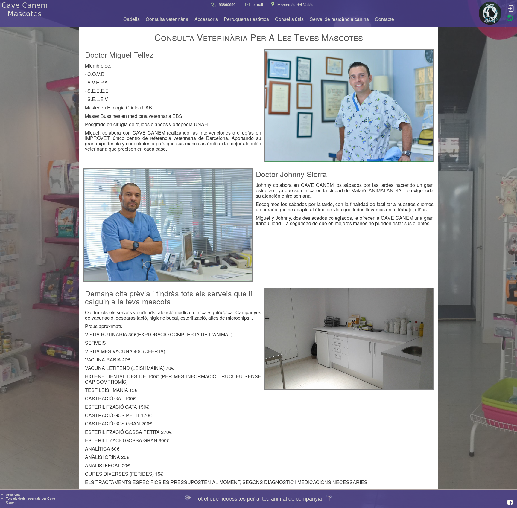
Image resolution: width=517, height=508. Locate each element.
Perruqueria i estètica (246, 19)
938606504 (228, 4)
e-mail (258, 4)
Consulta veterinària (167, 19)
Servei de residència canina (339, 19)
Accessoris (206, 19)
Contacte (384, 19)
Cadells (131, 19)
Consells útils (289, 19)
